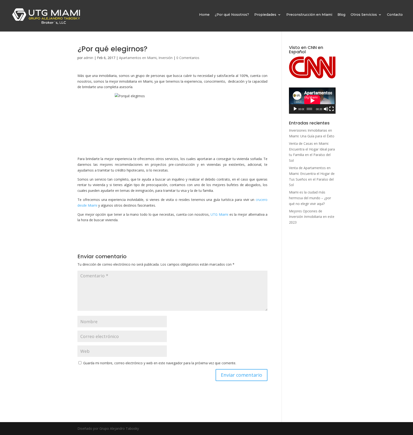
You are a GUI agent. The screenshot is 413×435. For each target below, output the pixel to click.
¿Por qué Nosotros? (232, 14)
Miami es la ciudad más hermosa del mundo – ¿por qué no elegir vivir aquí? (310, 198)
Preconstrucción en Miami (309, 14)
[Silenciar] (326, 109)
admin (88, 57)
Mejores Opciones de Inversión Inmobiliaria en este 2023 (311, 217)
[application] (312, 100)
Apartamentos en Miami (138, 57)
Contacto (395, 14)
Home (204, 14)
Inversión (165, 57)
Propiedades (265, 14)
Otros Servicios (364, 14)
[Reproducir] (295, 109)
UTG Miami (219, 214)
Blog (341, 14)
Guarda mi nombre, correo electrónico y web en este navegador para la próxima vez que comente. (159, 363)
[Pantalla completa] (331, 109)
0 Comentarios (187, 57)
